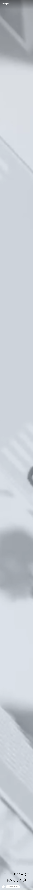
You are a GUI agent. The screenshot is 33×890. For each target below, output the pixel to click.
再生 (3, 886)
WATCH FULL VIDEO (13, 886)
